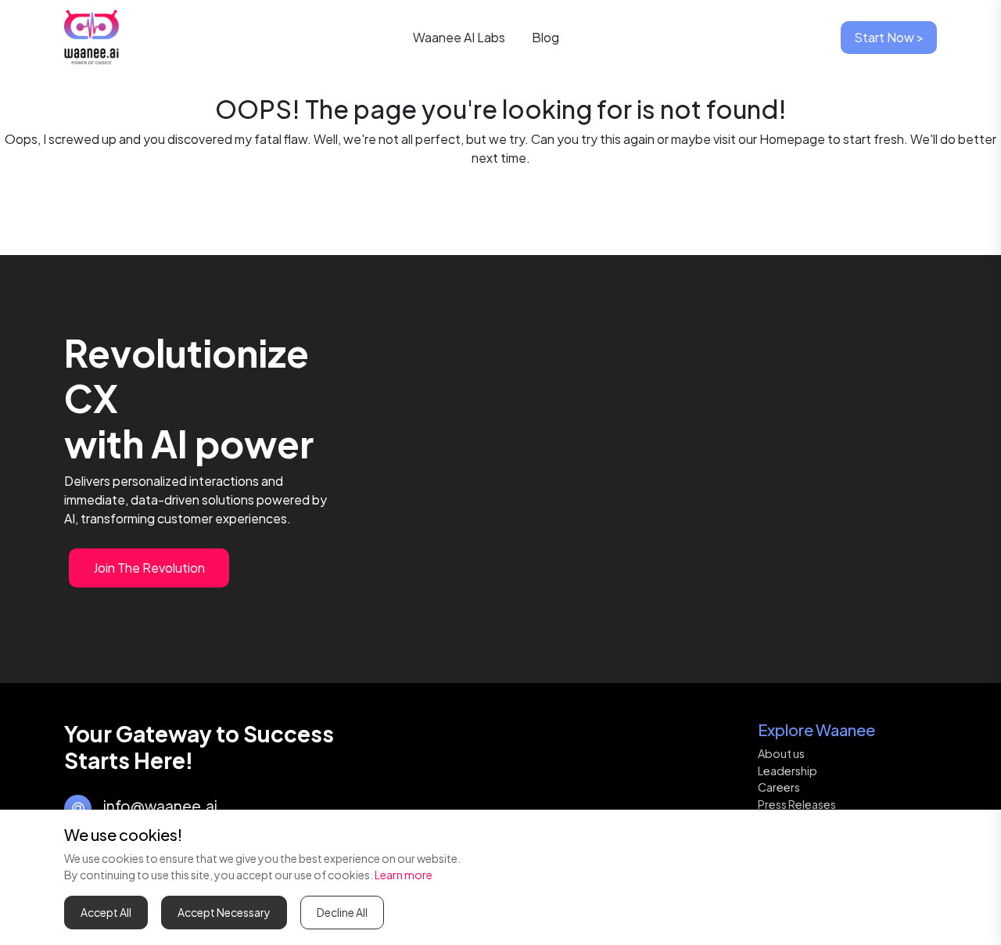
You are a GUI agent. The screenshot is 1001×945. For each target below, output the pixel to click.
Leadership (787, 771)
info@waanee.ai (160, 805)
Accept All (106, 912)
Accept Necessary (224, 912)
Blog (545, 37)
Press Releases (797, 804)
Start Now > (889, 37)
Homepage (792, 139)
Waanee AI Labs (461, 37)
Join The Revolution (149, 567)
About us (781, 753)
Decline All (342, 912)
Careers (779, 787)
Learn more (403, 875)
